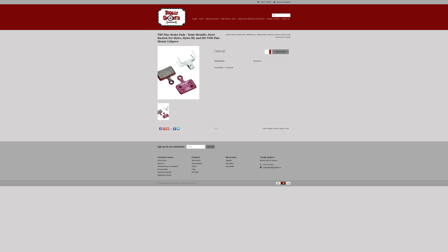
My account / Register (283, 2)
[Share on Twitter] (178, 128)
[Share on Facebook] (160, 128)
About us (161, 163)
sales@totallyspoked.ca (272, 167)
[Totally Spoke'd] (172, 17)
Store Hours (162, 160)
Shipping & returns (164, 175)
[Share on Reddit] (171, 128)
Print (287, 129)
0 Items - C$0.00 (265, 2)
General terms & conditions (168, 166)
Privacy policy (163, 169)
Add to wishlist (267, 129)
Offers (194, 166)
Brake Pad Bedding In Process (251, 19)
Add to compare (279, 129)
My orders (229, 163)
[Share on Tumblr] (174, 128)
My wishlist (230, 166)
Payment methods (165, 172)
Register (229, 160)
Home (194, 19)
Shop (201, 19)
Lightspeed (192, 183)
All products (196, 160)
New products (197, 163)
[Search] (274, 15)
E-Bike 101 (285, 19)
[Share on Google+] (164, 128)
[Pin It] (167, 128)
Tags (193, 169)
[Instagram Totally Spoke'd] (288, 147)
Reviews (257, 61)
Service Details (212, 19)
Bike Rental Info (228, 19)
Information (219, 61)
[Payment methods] (277, 183)
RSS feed (195, 172)
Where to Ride (273, 19)
